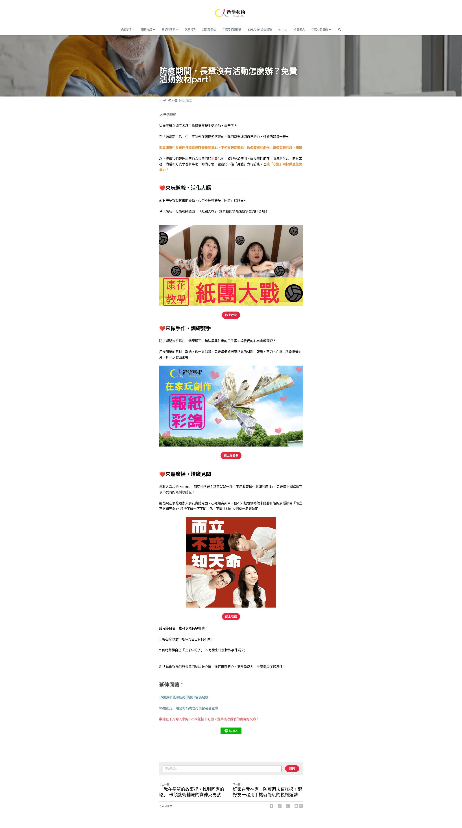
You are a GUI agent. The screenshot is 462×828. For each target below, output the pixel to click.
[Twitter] (280, 806)
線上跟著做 (231, 455)
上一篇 (165, 784)
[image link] (231, 13)
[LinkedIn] (288, 806)
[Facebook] (271, 806)
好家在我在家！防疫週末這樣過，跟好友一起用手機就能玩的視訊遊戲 (267, 792)
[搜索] (339, 29)
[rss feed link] (301, 806)
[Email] (296, 806)
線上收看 (231, 315)
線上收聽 (231, 616)
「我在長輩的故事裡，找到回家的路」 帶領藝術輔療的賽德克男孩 (191, 792)
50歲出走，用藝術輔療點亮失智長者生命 (188, 708)
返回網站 (167, 806)
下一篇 (236, 784)
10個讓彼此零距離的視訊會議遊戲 (183, 697)
